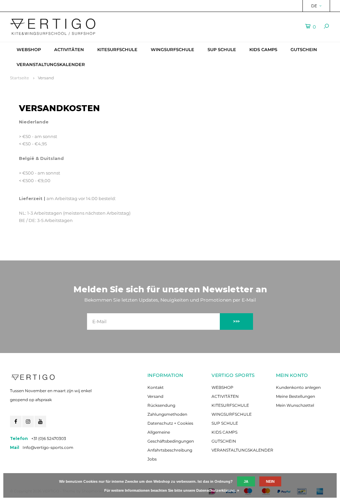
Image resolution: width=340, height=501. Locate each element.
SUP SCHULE (222, 49)
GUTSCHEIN (304, 49)
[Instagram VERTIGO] (28, 421)
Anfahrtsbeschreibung (169, 450)
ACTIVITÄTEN (69, 49)
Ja (246, 481)
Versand (46, 77)
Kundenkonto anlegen (298, 387)
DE (314, 5)
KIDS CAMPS (263, 49)
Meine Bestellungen (295, 396)
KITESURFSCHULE (117, 49)
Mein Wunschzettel (295, 405)
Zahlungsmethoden (167, 414)
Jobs (152, 459)
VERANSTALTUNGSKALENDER (51, 64)
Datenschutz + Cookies (170, 423)
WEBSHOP (29, 49)
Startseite (19, 77)
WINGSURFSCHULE (172, 49)
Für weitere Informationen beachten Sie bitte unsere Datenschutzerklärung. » (171, 490)
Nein (270, 481)
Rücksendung (161, 405)
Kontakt (155, 387)
